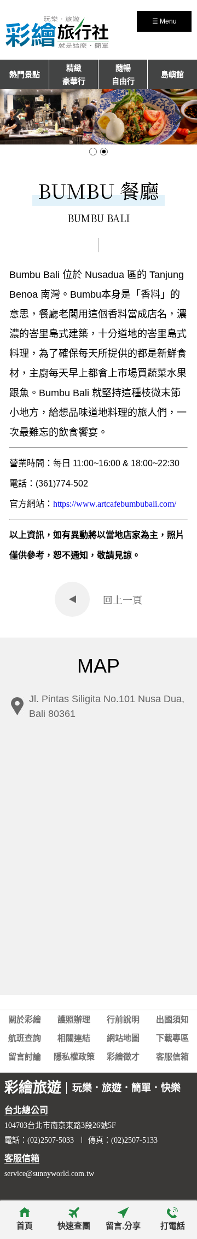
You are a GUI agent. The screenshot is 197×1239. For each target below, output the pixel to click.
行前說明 (123, 1019)
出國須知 (172, 1019)
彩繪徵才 (123, 1056)
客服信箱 (172, 1056)
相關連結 (73, 1038)
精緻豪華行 (73, 74)
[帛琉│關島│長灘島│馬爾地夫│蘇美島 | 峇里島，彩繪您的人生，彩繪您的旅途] (57, 43)
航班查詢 (24, 1038)
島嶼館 (172, 74)
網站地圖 (123, 1038)
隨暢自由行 (123, 74)
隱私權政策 (74, 1056)
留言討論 (24, 1056)
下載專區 (172, 1038)
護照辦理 (73, 1019)
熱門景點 (24, 74)
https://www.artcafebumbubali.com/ (114, 503)
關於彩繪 (24, 1019)
